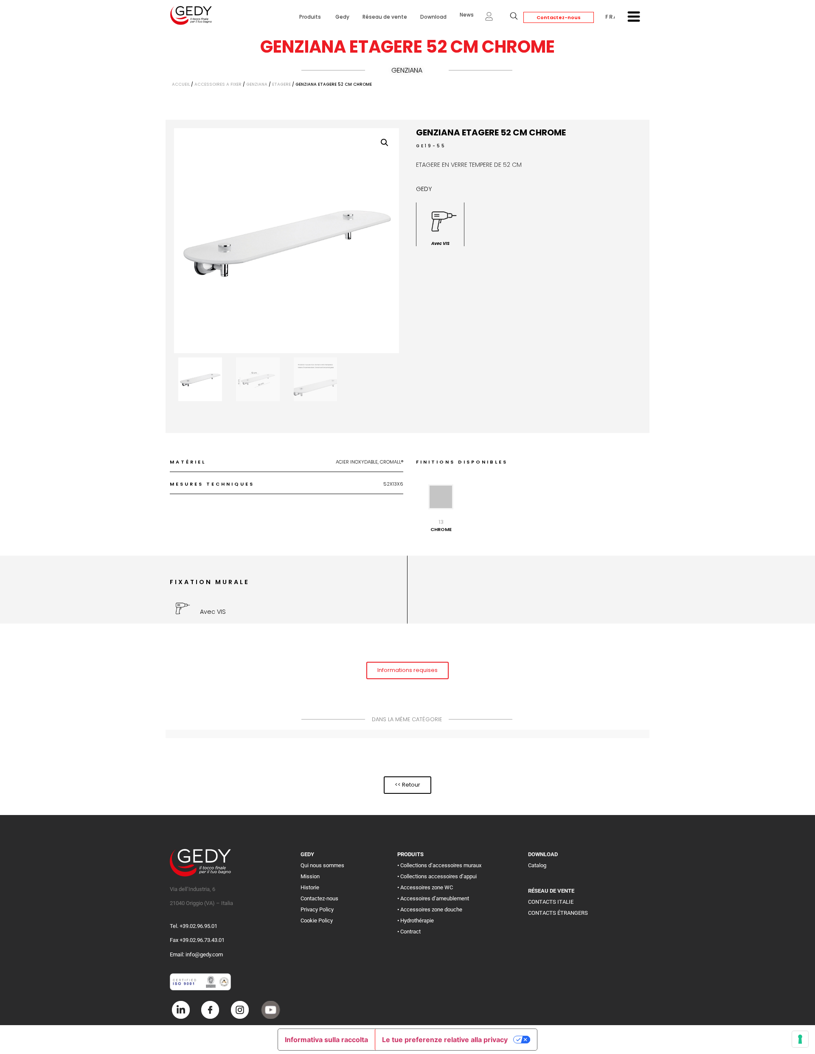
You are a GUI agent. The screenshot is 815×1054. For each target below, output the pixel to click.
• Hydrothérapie (415, 920)
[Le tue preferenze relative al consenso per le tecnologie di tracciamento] (800, 1039)
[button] (384, 142)
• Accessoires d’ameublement (433, 898)
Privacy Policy (317, 909)
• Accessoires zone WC (425, 887)
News (467, 14)
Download (433, 16)
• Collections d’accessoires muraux (439, 865)
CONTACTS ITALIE (550, 902)
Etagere (281, 84)
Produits (310, 16)
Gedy (342, 16)
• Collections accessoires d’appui (437, 876)
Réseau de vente (385, 16)
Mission (310, 876)
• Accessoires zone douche (429, 909)
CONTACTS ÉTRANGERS (558, 913)
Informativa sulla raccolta (326, 1039)
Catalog (537, 865)
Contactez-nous (559, 17)
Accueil (181, 84)
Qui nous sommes (322, 865)
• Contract (409, 931)
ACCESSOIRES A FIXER (218, 84)
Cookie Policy (317, 920)
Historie (310, 887)
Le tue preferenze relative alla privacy (445, 1039)
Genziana (406, 70)
